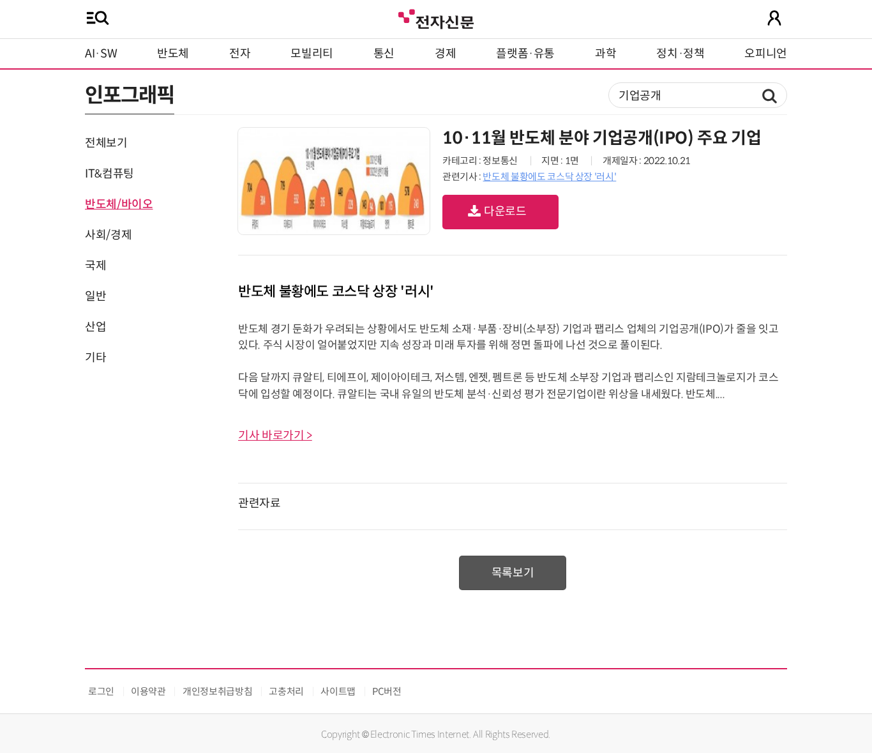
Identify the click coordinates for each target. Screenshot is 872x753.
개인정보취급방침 (217, 691)
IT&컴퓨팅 (109, 174)
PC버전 (387, 691)
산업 (95, 327)
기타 (95, 358)
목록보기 (513, 573)
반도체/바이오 (119, 204)
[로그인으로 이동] (774, 18)
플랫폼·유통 (525, 54)
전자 (239, 54)
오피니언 (765, 54)
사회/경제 (108, 235)
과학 (605, 54)
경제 (445, 54)
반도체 (173, 54)
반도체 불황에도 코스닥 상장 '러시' (549, 177)
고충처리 (286, 691)
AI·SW (101, 54)
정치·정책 (680, 54)
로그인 (101, 691)
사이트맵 (338, 691)
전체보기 (106, 143)
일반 (95, 296)
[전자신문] (436, 17)
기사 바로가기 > (275, 436)
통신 (384, 54)
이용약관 (148, 691)
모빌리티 (311, 54)
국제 (95, 266)
